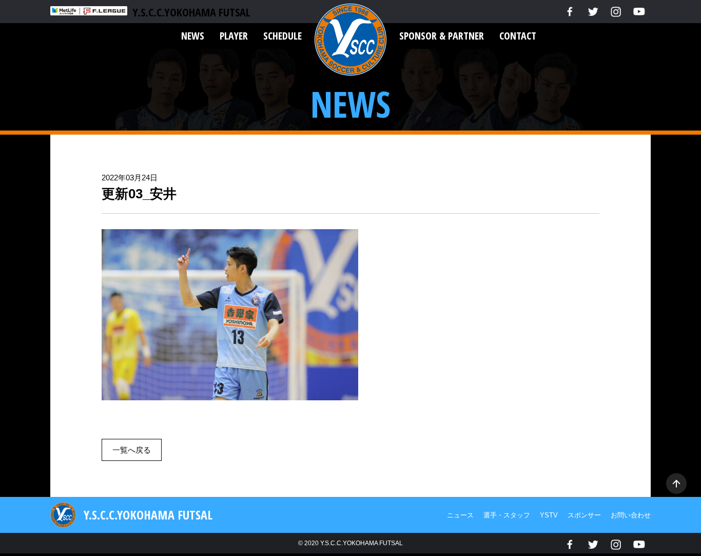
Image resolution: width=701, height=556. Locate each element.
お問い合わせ (631, 515)
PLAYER (234, 36)
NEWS (192, 36)
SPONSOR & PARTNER (441, 36)
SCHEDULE (282, 36)
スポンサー (584, 515)
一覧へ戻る (131, 450)
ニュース (460, 515)
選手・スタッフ (506, 515)
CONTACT (517, 36)
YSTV (549, 515)
